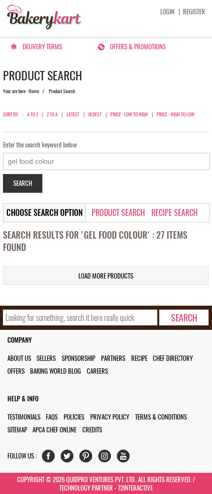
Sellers (46, 358)
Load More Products (105, 276)
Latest (73, 114)
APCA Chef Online (54, 429)
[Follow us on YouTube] (125, 458)
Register (194, 11)
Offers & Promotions (138, 46)
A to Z (32, 114)
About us (19, 358)
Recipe (139, 358)
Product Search (118, 213)
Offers (16, 371)
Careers (97, 371)
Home (34, 91)
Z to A (52, 114)
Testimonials (23, 417)
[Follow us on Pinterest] (88, 458)
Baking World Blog (55, 371)
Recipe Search (174, 213)
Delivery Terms (42, 46)
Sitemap (17, 429)
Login (167, 11)
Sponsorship (78, 358)
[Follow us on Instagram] (106, 458)
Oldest (95, 114)
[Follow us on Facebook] (50, 458)
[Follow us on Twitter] (69, 458)
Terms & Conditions (161, 417)
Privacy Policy (109, 417)
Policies (74, 417)
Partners (113, 358)
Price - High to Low (175, 114)
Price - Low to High (129, 114)
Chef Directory (173, 358)
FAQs (52, 417)
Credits (92, 429)
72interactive (135, 488)
